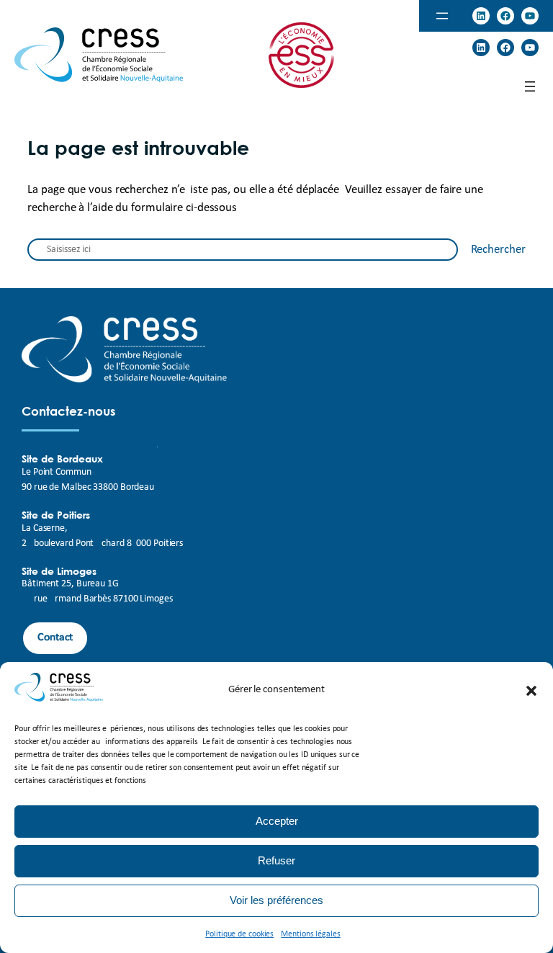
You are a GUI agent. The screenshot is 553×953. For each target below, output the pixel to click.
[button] (531, 691)
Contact (55, 637)
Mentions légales (310, 934)
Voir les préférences (276, 900)
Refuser (276, 860)
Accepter (277, 821)
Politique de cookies (239, 934)
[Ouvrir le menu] (442, 15)
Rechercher (498, 249)
